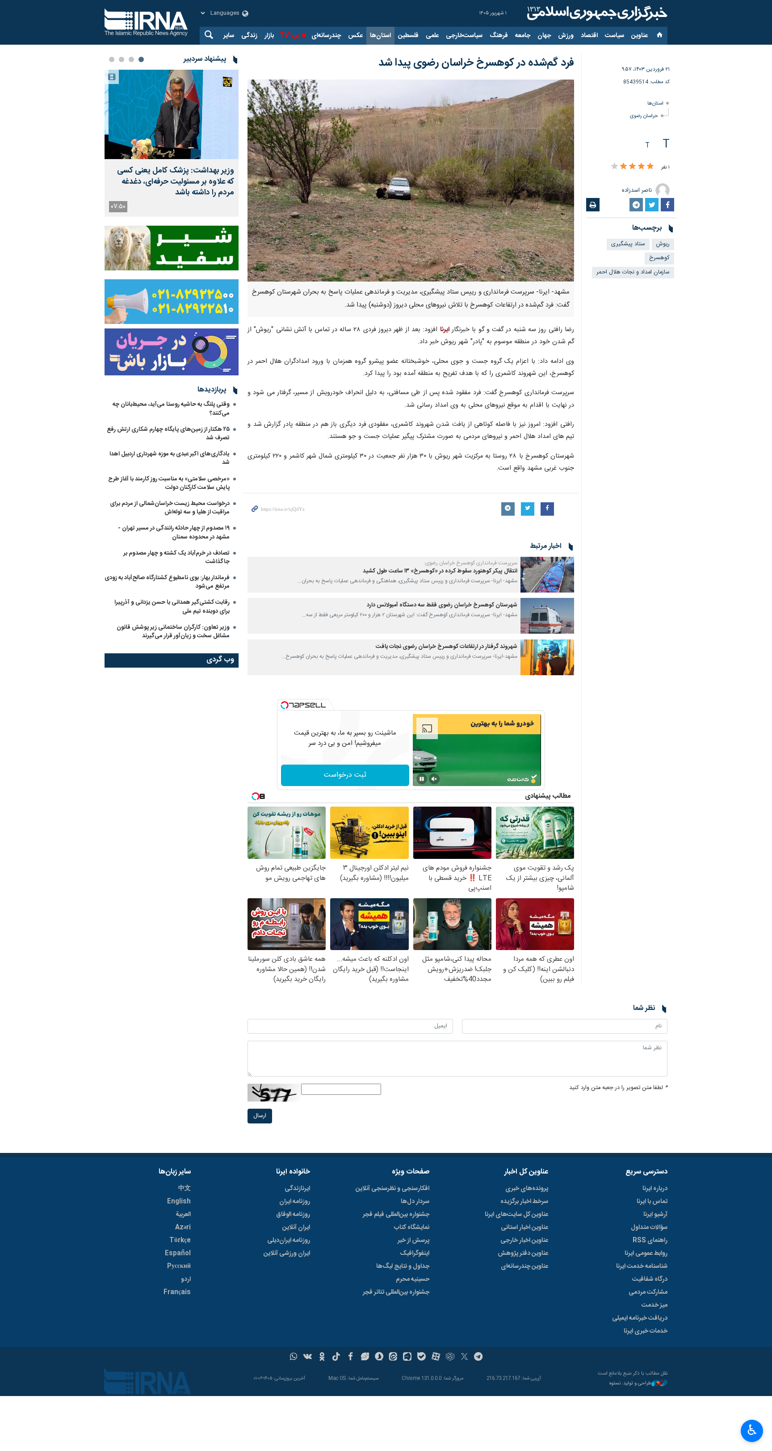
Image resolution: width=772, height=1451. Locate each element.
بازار (269, 35)
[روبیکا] (450, 1357)
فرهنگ (499, 35)
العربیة (183, 1214)
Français (177, 1292)
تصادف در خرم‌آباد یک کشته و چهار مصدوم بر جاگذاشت (176, 557)
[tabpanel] (172, 143)
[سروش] (379, 1357)
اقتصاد (589, 35)
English (179, 1201)
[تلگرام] (479, 1357)
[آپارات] (436, 1357)
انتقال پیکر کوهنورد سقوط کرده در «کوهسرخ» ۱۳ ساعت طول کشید (440, 571)
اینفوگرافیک (414, 1253)
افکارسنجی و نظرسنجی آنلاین (392, 1188)
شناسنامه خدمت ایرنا (641, 1266)
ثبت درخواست (345, 775)
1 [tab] (141, 59)
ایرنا (595, 13)
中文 (184, 1188)
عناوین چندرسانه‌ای (524, 1266)
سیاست (614, 35)
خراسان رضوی (644, 116)
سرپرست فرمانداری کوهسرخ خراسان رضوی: (470, 563)
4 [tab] (111, 59)
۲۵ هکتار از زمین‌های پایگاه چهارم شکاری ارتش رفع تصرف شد (168, 434)
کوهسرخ (659, 258)
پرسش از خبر (413, 1240)
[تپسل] (284, 705)
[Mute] (434, 779)
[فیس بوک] (350, 1357)
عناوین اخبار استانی (524, 1227)
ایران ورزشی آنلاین (287, 1253)
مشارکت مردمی (648, 1292)
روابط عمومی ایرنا (646, 1253)
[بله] (421, 1357)
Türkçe (180, 1240)
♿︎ (752, 1430)
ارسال (259, 1116)
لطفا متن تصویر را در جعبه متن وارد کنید (618, 1088)
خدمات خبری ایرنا (645, 1331)
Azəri (183, 1227)
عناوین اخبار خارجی (524, 1240)
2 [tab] (131, 59)
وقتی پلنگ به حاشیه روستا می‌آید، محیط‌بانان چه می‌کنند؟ (171, 409)
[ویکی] (308, 1357)
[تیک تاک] (336, 1357)
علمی (432, 35)
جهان (544, 35)
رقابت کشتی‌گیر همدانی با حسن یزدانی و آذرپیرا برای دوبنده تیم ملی (172, 606)
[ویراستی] (365, 1357)
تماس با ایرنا (652, 1201)
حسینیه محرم (412, 1279)
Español (178, 1253)
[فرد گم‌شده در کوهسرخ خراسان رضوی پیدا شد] (411, 181)
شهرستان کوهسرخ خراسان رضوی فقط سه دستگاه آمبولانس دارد (442, 605)
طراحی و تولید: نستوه (630, 1384)
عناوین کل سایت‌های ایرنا (516, 1214)
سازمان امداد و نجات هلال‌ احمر (633, 272)
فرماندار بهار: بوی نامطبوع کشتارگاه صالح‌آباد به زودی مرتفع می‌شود (167, 582)
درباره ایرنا (654, 1188)
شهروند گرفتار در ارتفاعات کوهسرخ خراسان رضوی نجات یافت (446, 647)
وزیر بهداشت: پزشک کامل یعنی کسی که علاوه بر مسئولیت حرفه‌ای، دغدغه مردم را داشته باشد (175, 181)
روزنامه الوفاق (293, 1214)
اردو (186, 1279)
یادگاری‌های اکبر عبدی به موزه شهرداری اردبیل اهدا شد (169, 458)
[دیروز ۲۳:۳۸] (172, 114)
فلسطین (408, 35)
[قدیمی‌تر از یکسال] (547, 575)
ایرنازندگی (297, 1188)
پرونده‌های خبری (526, 1188)
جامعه (522, 35)
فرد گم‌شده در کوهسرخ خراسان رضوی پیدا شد (476, 63)
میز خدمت (654, 1305)
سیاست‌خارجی (464, 35)
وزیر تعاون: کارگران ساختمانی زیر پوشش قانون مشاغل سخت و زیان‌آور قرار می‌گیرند (173, 631)
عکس (355, 35)
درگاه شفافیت (649, 1279)
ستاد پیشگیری (628, 244)
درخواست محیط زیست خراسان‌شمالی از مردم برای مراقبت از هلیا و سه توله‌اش (170, 508)
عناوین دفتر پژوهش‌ (523, 1253)
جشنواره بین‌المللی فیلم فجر (396, 1214)
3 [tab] (121, 59)
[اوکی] (322, 1357)
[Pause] (421, 779)
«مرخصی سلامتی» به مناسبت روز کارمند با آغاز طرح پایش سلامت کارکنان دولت (169, 483)
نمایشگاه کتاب (411, 1227)
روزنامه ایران (294, 1201)
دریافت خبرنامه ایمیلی (639, 1318)
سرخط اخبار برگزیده (524, 1201)
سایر (228, 35)
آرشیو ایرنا (655, 1214)
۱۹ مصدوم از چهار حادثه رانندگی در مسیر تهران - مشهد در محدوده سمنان (174, 532)
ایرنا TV (290, 35)
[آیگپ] (407, 1357)
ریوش (663, 244)
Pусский (179, 1266)
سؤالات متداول (649, 1227)
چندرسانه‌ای (326, 35)
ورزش (566, 35)
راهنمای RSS (650, 1240)
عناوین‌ (639, 35)
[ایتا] (393, 1357)
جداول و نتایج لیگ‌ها (402, 1266)
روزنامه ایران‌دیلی (288, 1240)
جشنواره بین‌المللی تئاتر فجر (396, 1292)
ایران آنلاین (296, 1227)
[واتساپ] (294, 1357)
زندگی (249, 35)
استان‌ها (380, 35)
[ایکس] (464, 1357)
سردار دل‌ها (415, 1201)
